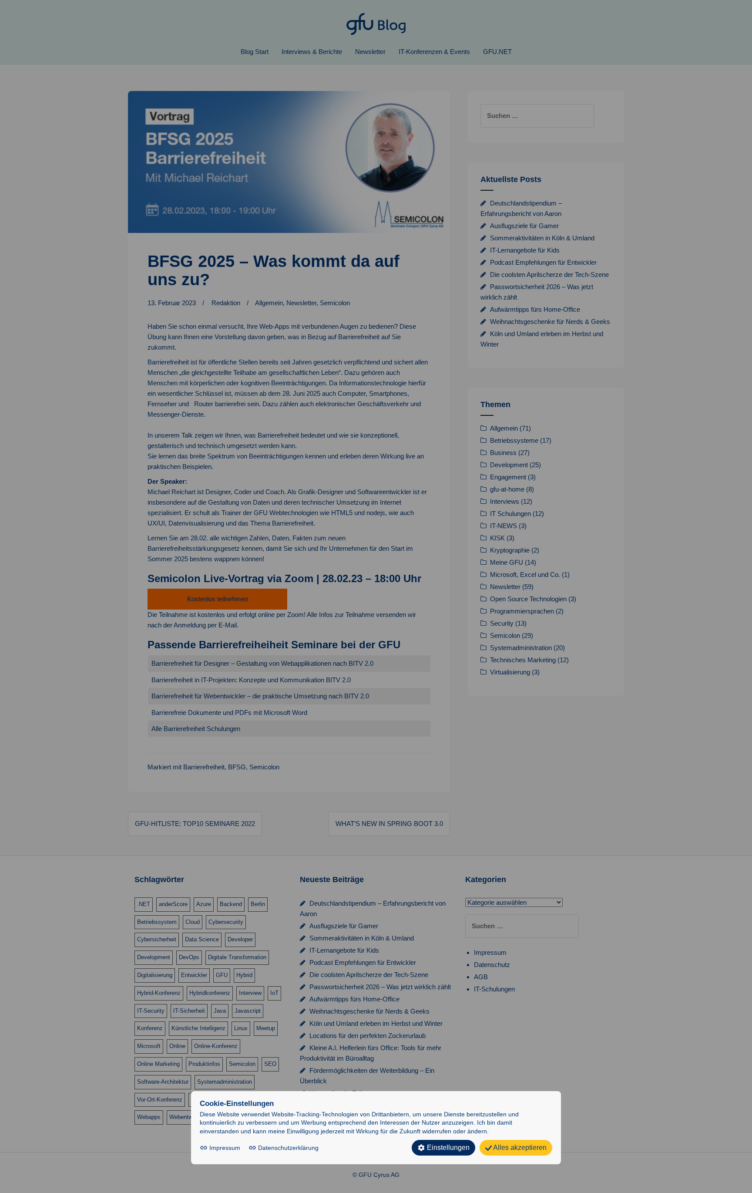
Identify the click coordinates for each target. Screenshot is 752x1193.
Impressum (225, 1147)
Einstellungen (447, 1147)
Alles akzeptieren (519, 1147)
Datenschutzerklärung (287, 1147)
